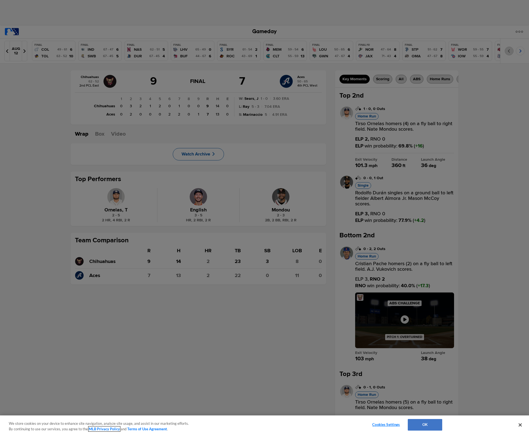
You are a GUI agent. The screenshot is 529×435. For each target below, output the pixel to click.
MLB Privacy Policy (104, 429)
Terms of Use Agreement (147, 429)
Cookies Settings (386, 424)
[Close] (520, 425)
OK (425, 424)
